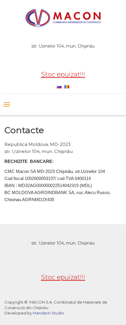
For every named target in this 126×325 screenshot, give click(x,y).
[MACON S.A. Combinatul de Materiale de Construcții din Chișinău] (63, 18)
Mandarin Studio (48, 313)
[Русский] (59, 86)
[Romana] (67, 86)
